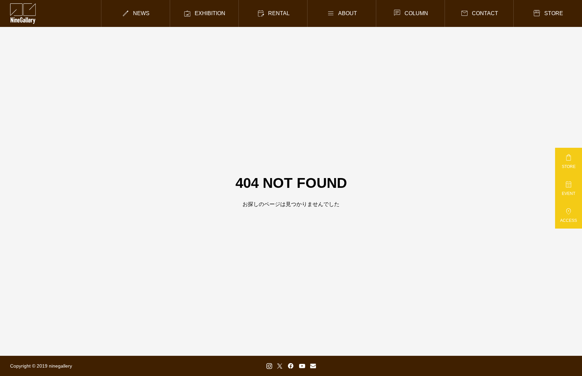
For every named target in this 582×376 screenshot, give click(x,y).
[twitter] (279, 366)
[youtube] (302, 366)
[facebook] (290, 366)
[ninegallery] (23, 13)
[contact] (313, 366)
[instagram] (269, 366)
